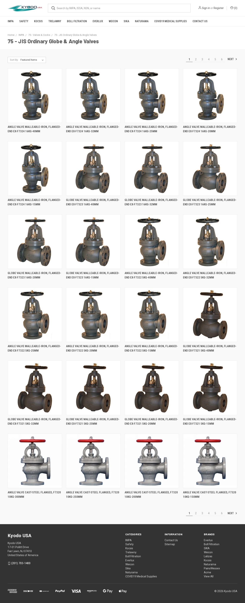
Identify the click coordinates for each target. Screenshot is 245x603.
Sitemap (170, 544)
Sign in (206, 8)
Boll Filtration (77, 21)
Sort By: (14, 59)
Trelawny (54, 21)
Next (231, 59)
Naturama (142, 21)
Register (219, 8)
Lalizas (208, 556)
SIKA (207, 548)
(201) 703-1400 (20, 563)
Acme (207, 572)
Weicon (113, 21)
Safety (23, 21)
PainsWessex (212, 568)
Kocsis (38, 21)
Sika (126, 21)
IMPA (11, 21)
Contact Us (200, 21)
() (235, 8)
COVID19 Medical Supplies (170, 21)
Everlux (98, 21)
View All (208, 576)
